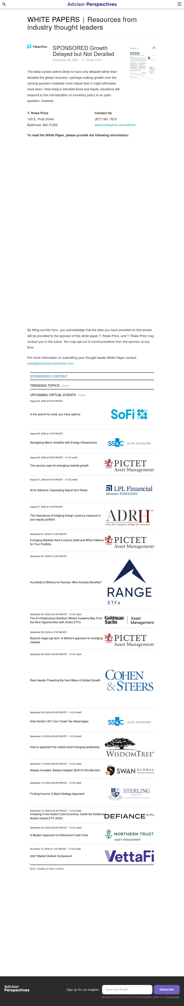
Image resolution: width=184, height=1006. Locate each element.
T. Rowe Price (92, 60)
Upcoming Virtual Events (53, 395)
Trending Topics (45, 385)
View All (65, 385)
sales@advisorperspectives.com (50, 363)
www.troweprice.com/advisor (115, 124)
